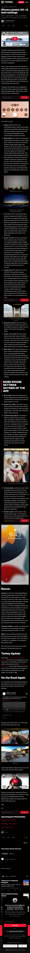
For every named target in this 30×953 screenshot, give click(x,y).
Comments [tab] (5, 853)
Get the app (22, 946)
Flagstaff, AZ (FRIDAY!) (8, 820)
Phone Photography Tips (9, 7)
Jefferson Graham (9, 20)
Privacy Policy (17, 938)
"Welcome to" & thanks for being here (9, 881)
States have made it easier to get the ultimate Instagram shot (10, 885)
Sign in (26, 2)
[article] (15, 885)
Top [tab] (3, 876)
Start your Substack (11, 946)
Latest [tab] (7, 876)
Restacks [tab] (11, 853)
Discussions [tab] (13, 876)
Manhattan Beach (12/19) (9, 824)
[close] (25, 898)
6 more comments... (6, 868)
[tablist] (8, 853)
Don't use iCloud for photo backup (9, 895)
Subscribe (21, 2)
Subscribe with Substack (16, 931)
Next (25, 843)
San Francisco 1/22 (7, 827)
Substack (7, 949)
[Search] (27, 876)
